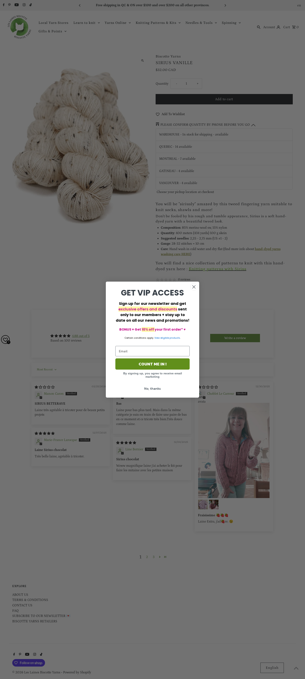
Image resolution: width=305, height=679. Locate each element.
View (157, 338)
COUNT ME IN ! (152, 364)
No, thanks (152, 388)
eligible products (170, 338)
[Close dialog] (194, 287)
